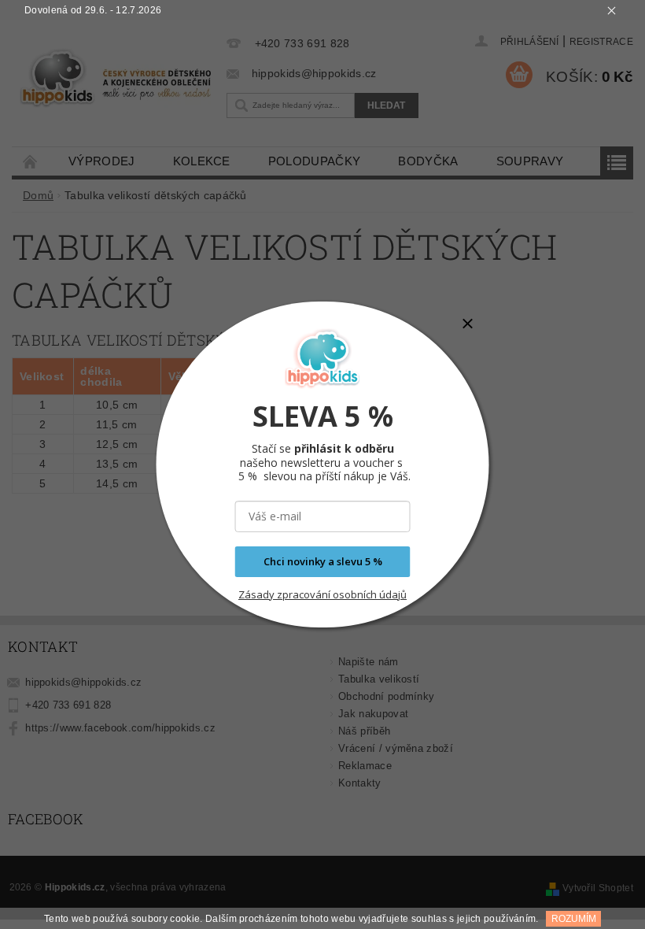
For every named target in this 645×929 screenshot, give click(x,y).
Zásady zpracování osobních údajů (322, 594)
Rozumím (573, 918)
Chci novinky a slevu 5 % (323, 561)
